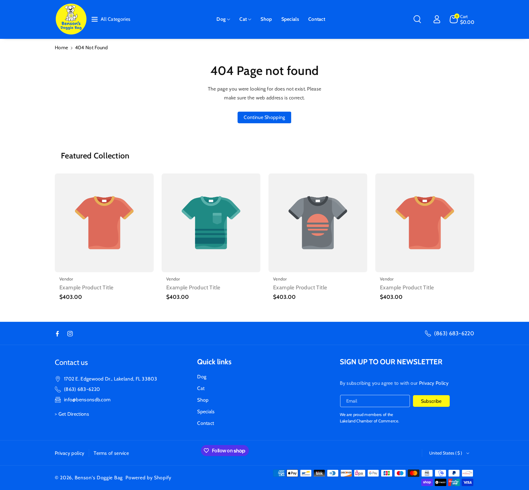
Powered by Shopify (148, 478)
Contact (205, 423)
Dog (221, 19)
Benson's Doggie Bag (99, 478)
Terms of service (111, 453)
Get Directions (73, 414)
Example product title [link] (86, 287)
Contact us (71, 362)
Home (61, 47)
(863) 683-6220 (454, 333)
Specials (206, 411)
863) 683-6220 (83, 389)
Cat (243, 19)
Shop (202, 400)
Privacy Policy (433, 383)
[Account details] (437, 19)
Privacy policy (69, 453)
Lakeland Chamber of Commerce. (370, 420)
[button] (223, 19)
